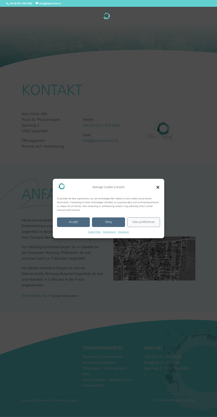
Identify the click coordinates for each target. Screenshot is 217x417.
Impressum (123, 232)
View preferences (143, 222)
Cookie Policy (94, 232)
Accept (73, 222)
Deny (108, 222)
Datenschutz (109, 232)
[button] (158, 187)
